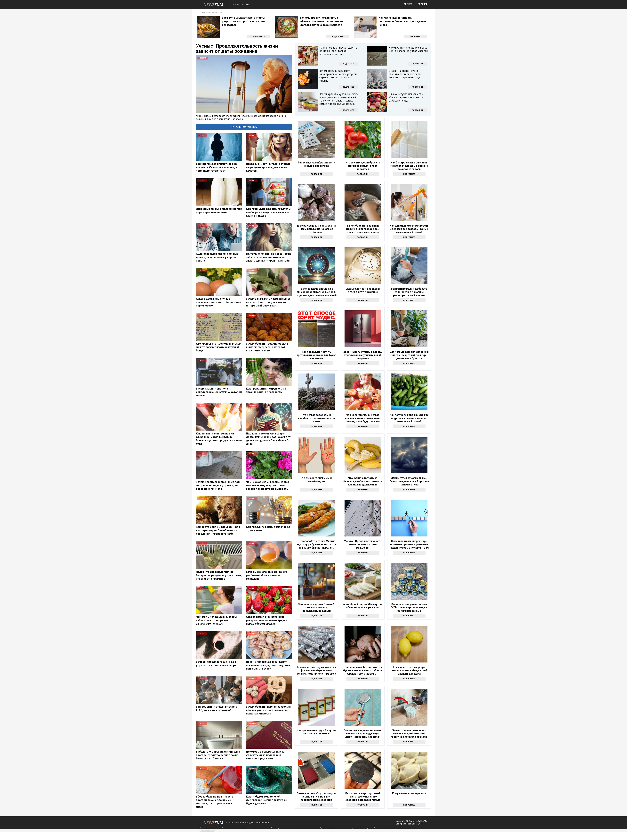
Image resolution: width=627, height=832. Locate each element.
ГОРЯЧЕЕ (422, 4)
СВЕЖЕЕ (408, 4)
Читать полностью (244, 126)
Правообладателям (207, 831)
